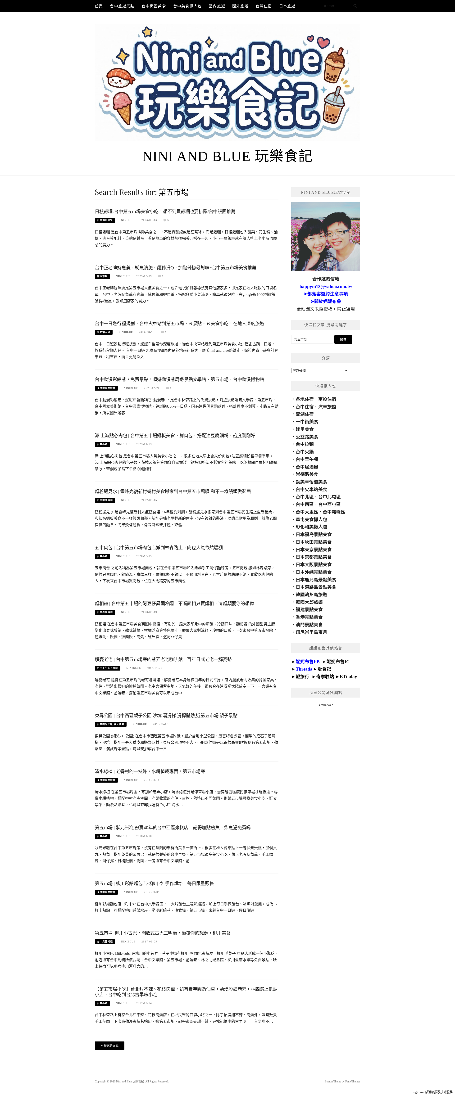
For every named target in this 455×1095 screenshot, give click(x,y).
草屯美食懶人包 (311, 519)
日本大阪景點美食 (314, 564)
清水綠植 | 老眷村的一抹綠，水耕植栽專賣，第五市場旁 (150, 771)
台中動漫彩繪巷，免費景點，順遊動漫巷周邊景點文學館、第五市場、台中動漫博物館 (179, 379)
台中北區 (305, 496)
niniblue (128, 220)
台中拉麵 (305, 444)
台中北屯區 (329, 496)
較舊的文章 (111, 1045)
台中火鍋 (305, 451)
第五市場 (102, 276)
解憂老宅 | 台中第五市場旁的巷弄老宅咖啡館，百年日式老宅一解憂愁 (163, 659)
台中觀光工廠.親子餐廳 (110, 724)
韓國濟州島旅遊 (311, 594)
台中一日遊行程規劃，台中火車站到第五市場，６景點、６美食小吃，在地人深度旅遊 (179, 323)
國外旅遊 (240, 6)
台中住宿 (305, 406)
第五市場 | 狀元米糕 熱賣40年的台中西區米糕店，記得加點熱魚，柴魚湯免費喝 (173, 827)
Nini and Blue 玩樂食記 (227, 156)
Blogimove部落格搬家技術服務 (431, 1092)
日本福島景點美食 (314, 534)
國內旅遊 (217, 6)
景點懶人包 (103, 332)
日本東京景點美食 (314, 549)
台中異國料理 (105, 612)
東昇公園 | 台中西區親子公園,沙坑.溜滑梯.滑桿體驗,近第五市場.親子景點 (166, 715)
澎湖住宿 (305, 414)
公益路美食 (307, 436)
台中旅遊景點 (122, 6)
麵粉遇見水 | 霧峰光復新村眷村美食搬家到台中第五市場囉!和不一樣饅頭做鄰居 (173, 491)
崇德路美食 (307, 474)
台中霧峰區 (334, 511)
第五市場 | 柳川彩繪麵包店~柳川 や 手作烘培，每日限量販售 (154, 883)
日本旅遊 (287, 6)
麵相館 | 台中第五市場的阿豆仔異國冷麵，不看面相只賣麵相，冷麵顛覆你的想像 (174, 603)
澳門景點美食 (309, 624)
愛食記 (324, 669)
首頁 (99, 6)
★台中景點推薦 (106, 388)
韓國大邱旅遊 (309, 602)
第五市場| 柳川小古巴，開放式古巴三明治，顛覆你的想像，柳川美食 (163, 933)
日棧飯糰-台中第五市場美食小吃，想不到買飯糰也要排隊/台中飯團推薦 (165, 211)
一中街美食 (307, 421)
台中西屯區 (329, 504)
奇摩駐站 (325, 676)
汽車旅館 (327, 406)
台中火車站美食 (311, 489)
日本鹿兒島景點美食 (316, 579)
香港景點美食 (309, 617)
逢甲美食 (305, 429)
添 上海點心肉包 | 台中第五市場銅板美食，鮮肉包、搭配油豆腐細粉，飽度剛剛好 (175, 435)
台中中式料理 (105, 500)
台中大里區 (307, 511)
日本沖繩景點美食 (314, 572)
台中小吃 (102, 444)
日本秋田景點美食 (314, 542)
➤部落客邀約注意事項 (326, 293)
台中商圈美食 (154, 6)
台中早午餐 (307, 459)
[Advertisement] (325, 797)
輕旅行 (302, 676)
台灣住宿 (264, 6)
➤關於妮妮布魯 (325, 301)
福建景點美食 (309, 609)
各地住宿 (305, 399)
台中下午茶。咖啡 (107, 668)
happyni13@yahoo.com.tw (326, 286)
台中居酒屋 (307, 466)
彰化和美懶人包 (311, 526)
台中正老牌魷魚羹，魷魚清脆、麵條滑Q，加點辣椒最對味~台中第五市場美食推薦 (175, 267)
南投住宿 (327, 399)
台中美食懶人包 (187, 6)
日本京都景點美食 (314, 556)
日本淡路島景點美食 (316, 587)
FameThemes (352, 1081)
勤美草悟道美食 (311, 481)
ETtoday (348, 676)
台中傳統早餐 (105, 220)
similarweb (325, 705)
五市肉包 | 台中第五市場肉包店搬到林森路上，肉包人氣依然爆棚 (159, 547)
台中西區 (305, 504)
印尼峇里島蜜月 (311, 632)
